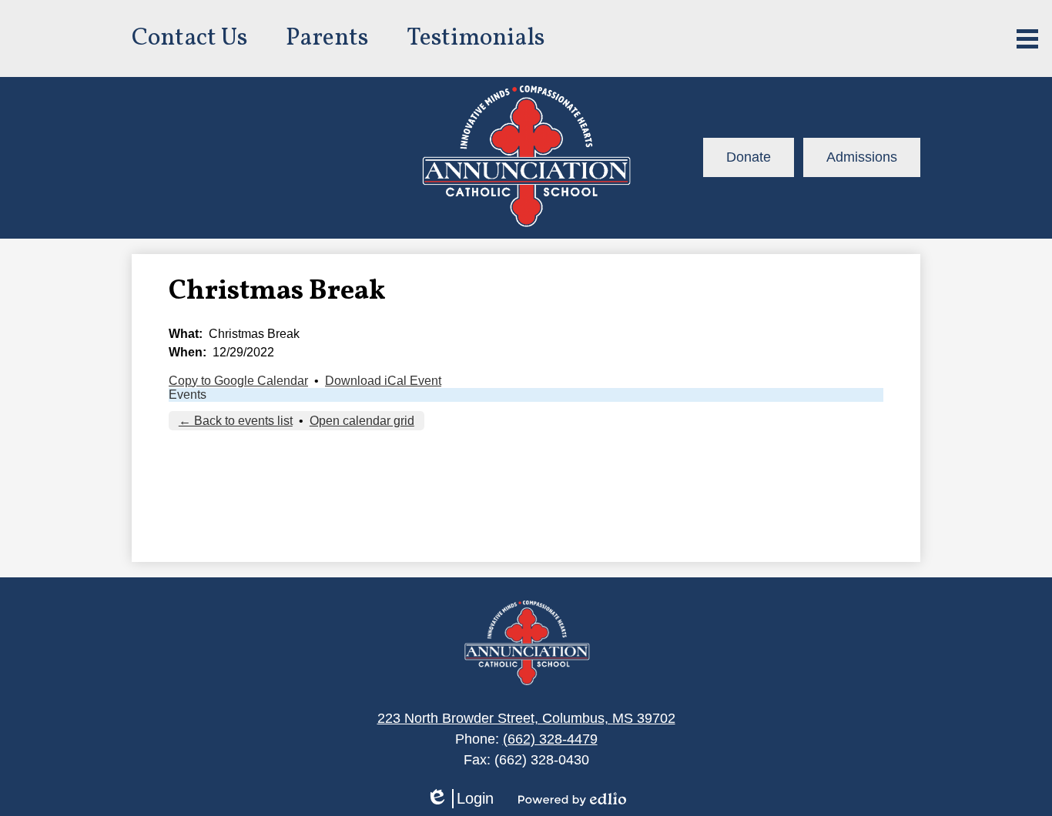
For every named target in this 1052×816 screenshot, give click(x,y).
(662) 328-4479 (550, 739)
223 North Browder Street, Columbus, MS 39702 (526, 718)
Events (187, 394)
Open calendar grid (362, 420)
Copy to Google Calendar (238, 380)
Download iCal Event (383, 380)
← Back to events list (236, 420)
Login (460, 799)
